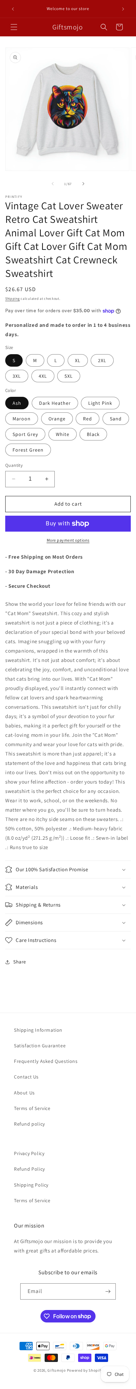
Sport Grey (25, 434)
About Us (24, 1093)
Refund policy (29, 1124)
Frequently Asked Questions (46, 1061)
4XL (43, 376)
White (62, 434)
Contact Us (26, 1077)
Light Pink (100, 403)
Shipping (12, 298)
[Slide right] (83, 183)
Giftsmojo (56, 1370)
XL (78, 360)
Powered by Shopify (85, 1370)
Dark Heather (55, 403)
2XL (102, 360)
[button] (14, 27)
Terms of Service (32, 1108)
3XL (17, 376)
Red (87, 419)
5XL (69, 376)
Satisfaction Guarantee (40, 1045)
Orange (57, 419)
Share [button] (19, 962)
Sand (116, 419)
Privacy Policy (29, 1153)
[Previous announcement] (13, 9)
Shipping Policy (31, 1185)
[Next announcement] (123, 9)
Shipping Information (38, 1030)
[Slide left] (52, 183)
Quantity (14, 465)
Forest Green (28, 450)
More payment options (68, 540)
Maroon (22, 419)
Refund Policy (29, 1169)
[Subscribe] (107, 1291)
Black (93, 434)
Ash (17, 403)
